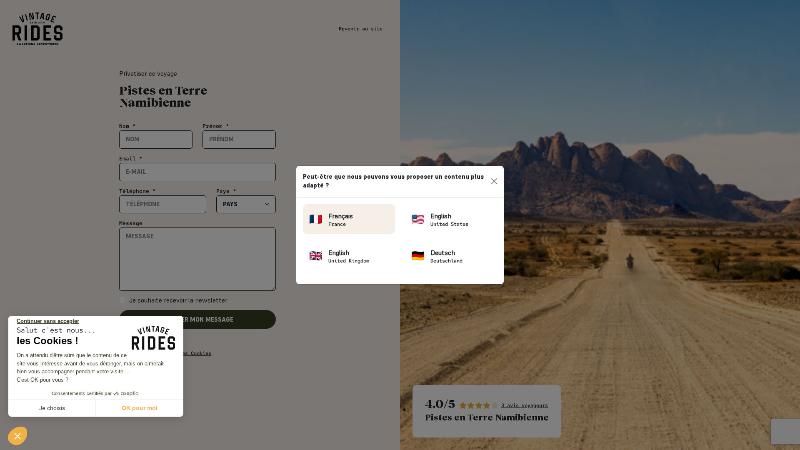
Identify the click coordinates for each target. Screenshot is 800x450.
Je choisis (52, 408)
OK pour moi (140, 408)
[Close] (494, 181)
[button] (18, 436)
